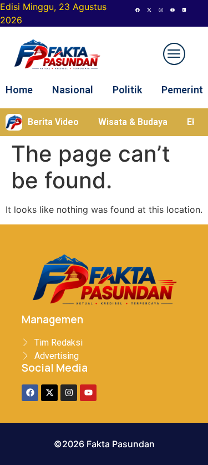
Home (19, 90)
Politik (127, 90)
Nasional (72, 90)
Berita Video (53, 122)
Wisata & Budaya (133, 122)
